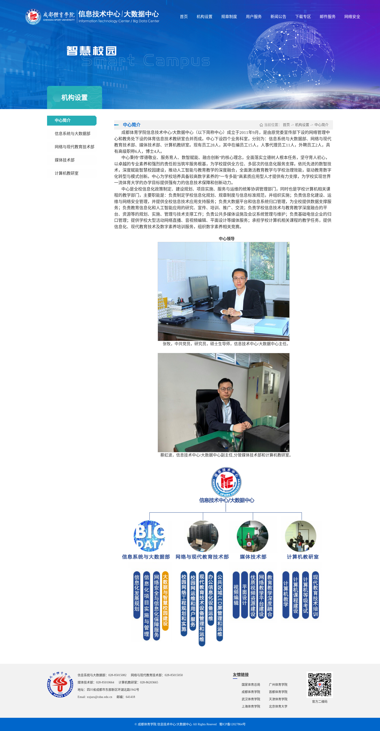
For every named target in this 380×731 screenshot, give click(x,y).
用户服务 (254, 17)
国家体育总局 (251, 684)
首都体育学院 (278, 692)
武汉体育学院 (251, 699)
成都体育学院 (251, 692)
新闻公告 (278, 17)
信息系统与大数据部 (72, 134)
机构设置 (204, 17)
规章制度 (229, 17)
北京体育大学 (278, 706)
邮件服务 (328, 17)
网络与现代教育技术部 (74, 147)
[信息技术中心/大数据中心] (92, 17)
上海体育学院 (251, 706)
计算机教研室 (67, 173)
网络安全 (352, 17)
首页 (184, 17)
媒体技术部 (65, 160)
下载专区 (303, 17)
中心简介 (63, 120)
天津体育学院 (278, 699)
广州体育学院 (278, 684)
